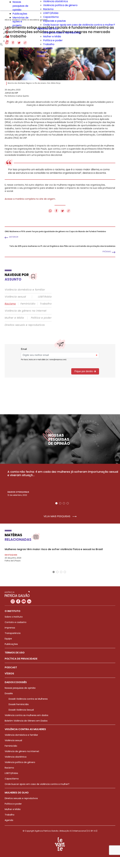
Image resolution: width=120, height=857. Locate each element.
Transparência (12, 633)
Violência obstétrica (15, 756)
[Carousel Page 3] (64, 503)
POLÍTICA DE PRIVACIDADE (21, 658)
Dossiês (9, 693)
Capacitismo (51, 17)
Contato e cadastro (15, 622)
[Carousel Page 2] (60, 503)
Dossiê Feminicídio (19, 704)
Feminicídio (27, 303)
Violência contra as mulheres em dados (26, 715)
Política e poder (53, 40)
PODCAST (11, 667)
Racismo (48, 9)
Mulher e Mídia (52, 36)
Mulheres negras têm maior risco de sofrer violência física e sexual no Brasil (54, 549)
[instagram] (7, 29)
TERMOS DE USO (15, 652)
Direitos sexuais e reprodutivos (61, 32)
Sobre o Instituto (14, 616)
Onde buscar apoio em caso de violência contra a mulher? (79, 25)
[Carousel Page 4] (68, 503)
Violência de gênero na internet (25, 310)
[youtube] (7, 37)
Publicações (19, 13)
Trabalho (48, 44)
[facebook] (7, 33)
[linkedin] (7, 41)
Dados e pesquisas (18, 492)
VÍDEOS (9, 673)
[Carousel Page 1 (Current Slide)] (56, 503)
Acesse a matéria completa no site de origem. (30, 198)
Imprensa (10, 627)
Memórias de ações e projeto (20, 21)
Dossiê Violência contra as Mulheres (28, 698)
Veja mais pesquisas (57, 516)
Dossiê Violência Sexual (21, 709)
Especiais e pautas (54, 21)
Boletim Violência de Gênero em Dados (26, 720)
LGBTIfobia (45, 296)
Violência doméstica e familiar (25, 289)
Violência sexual (15, 296)
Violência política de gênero (60, 5)
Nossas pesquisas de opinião (20, 6)
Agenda (48, 48)
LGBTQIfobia (50, 13)
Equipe (8, 638)
